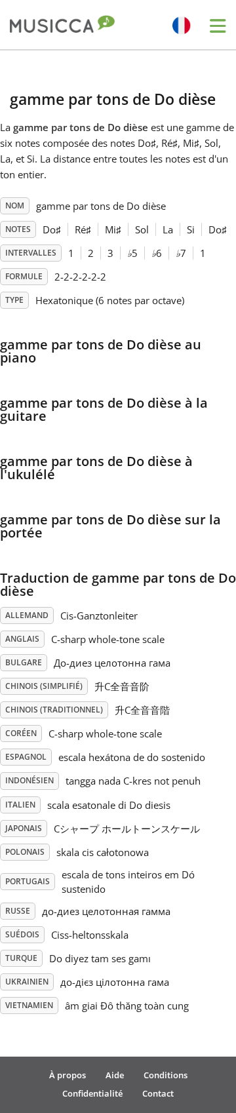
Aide (115, 1075)
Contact (158, 1093)
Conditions (165, 1075)
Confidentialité (92, 1093)
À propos (67, 1075)
